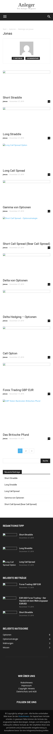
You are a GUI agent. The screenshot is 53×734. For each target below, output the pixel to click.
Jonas (5, 101)
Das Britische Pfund (16, 434)
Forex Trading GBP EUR (18, 390)
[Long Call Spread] (26, 155)
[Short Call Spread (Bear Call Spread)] (26, 228)
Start (5, 29)
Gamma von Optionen (17, 207)
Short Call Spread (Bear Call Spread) (26, 243)
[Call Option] (26, 338)
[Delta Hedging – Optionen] (26, 301)
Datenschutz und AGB (26, 691)
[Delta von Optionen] (26, 265)
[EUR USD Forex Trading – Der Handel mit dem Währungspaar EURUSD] (9, 602)
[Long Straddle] (26, 118)
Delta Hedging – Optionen (19, 317)
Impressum (26, 685)
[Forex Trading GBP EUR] (26, 374)
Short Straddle (12, 97)
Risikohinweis (26, 682)
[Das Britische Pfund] (26, 415)
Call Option (10, 353)
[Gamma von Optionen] (26, 192)
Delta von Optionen (15, 280)
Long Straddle (12, 134)
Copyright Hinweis (26, 688)
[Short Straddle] (26, 82)
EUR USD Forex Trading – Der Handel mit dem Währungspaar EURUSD (33, 601)
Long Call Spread (14, 170)
